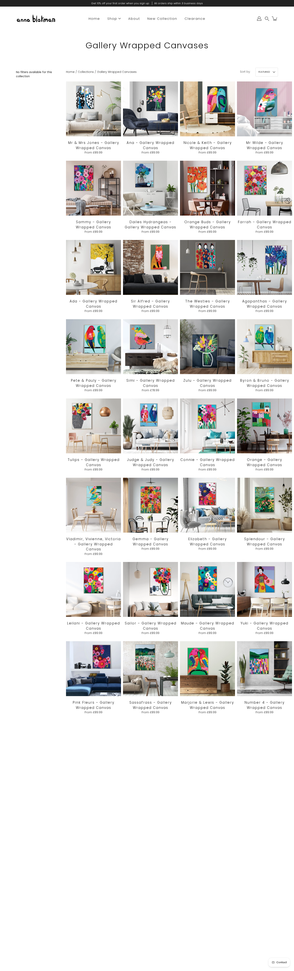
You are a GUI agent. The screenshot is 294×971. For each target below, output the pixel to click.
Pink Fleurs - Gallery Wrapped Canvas (93, 705)
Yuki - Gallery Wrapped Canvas (264, 626)
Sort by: (245, 72)
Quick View (93, 108)
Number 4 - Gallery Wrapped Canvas (264, 705)
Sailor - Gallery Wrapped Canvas (150, 626)
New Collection (162, 18)
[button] (267, 18)
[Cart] (275, 18)
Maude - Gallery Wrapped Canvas (207, 626)
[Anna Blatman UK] (36, 19)
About (134, 18)
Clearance (195, 18)
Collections (86, 72)
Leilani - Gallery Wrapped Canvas (93, 626)
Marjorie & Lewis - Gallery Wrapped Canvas (207, 705)
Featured (264, 71)
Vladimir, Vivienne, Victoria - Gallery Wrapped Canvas (93, 544)
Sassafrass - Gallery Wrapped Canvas (150, 705)
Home (94, 18)
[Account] (259, 18)
